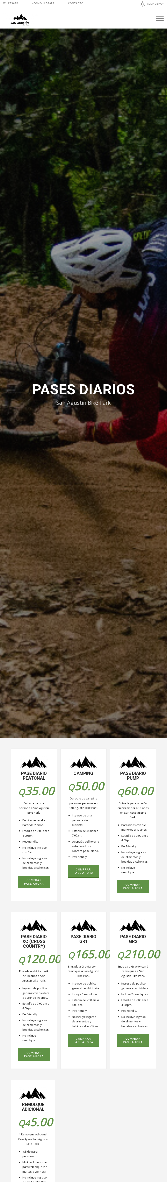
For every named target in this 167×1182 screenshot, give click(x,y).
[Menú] (158, 18)
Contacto (76, 3)
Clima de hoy (155, 3)
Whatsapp (10, 3)
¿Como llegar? (43, 3)
